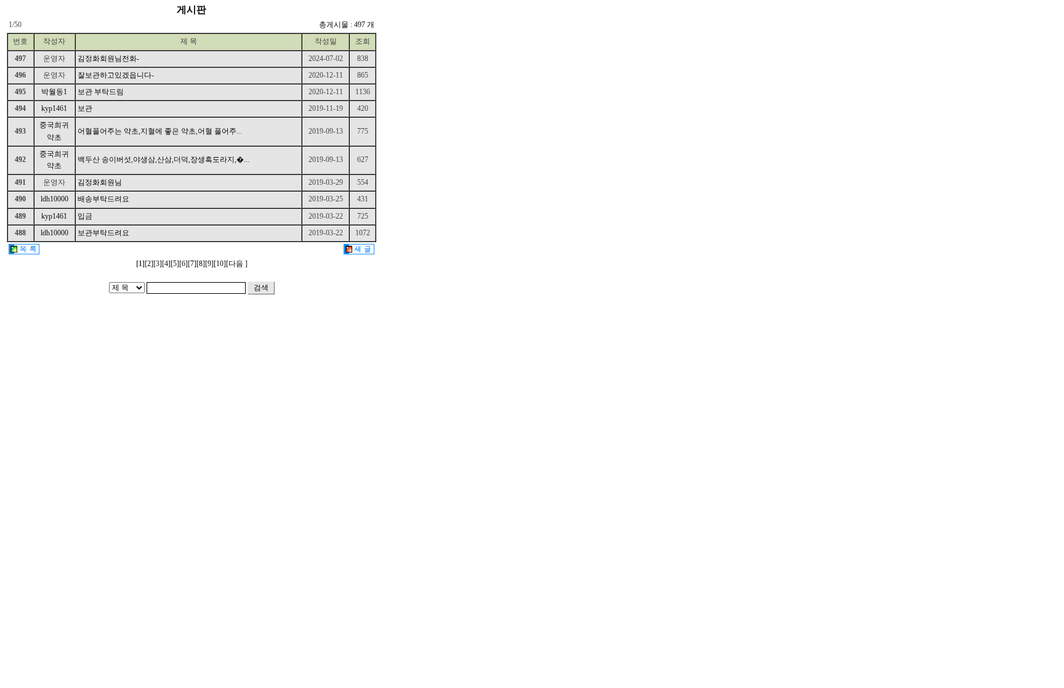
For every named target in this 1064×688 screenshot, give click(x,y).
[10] (220, 263)
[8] (200, 263)
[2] (149, 263)
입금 (85, 216)
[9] (209, 263)
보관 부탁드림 (101, 91)
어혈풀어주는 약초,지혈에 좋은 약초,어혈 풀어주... (160, 131)
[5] (175, 263)
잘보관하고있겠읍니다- (116, 75)
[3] (157, 263)
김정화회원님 (100, 182)
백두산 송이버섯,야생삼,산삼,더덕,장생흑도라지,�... (163, 159)
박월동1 (54, 91)
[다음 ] (237, 263)
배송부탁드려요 (103, 199)
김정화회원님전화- (108, 58)
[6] (183, 263)
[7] (192, 263)
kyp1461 (54, 108)
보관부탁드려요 (103, 233)
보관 (85, 108)
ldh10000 (54, 199)
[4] (166, 263)
